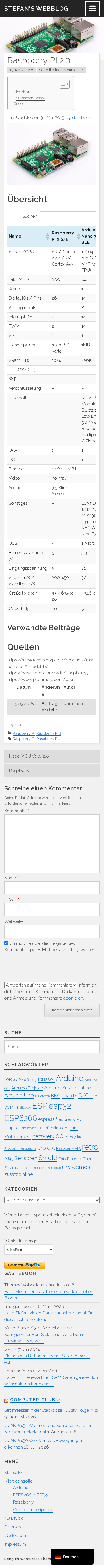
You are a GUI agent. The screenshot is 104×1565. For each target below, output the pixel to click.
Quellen (20, 104)
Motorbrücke (17, 1136)
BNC (55, 1095)
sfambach (81, 117)
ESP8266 (20, 1118)
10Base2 (12, 1079)
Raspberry (23, 1502)
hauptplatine (15, 1128)
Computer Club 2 (35, 1399)
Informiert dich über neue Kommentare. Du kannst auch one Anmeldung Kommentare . (50, 992)
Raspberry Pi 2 (48, 733)
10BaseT (46, 1079)
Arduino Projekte (27, 1087)
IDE (40, 1128)
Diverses (12, 1527)
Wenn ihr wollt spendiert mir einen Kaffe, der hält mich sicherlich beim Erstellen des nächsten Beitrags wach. (51, 1221)
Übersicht (21, 92)
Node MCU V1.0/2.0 (29, 756)
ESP (39, 1106)
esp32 (60, 1106)
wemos (80, 1167)
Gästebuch (15, 1535)
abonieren (73, 998)
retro (90, 1146)
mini (74, 1127)
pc (59, 1136)
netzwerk (43, 1136)
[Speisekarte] (92, 8)
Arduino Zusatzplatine (67, 1088)
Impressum (15, 1544)
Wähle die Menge (20, 1240)
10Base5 (29, 1080)
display (25, 1108)
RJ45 (8, 1158)
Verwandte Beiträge (32, 97)
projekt (46, 1147)
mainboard (58, 1127)
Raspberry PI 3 (68, 1148)
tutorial (25, 1168)
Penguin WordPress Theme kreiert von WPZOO (46, 1559)
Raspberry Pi (24, 733)
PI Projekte (73, 1137)
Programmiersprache (20, 1148)
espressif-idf (71, 1119)
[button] (47, 236)
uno (66, 1167)
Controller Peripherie (33, 1509)
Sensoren (25, 1158)
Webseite (13, 921)
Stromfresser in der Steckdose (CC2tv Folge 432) (51, 1410)
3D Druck (13, 1518)
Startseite (13, 1472)
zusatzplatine (18, 1174)
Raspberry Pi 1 (23, 770)
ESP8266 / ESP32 (31, 1495)
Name (11, 878)
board (68, 1095)
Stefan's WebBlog (36, 8)
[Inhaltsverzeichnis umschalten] (61, 84)
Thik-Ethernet (70, 1159)
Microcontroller (19, 1481)
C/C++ (85, 1095)
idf (46, 1127)
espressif (47, 1119)
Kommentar (16, 810)
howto (31, 1128)
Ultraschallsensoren (46, 1168)
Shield (47, 1157)
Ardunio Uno (19, 1095)
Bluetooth (42, 1096)
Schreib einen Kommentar (61, 70)
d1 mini (11, 1107)
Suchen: (30, 216)
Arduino (69, 1078)
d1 (96, 1096)
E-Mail (11, 899)
